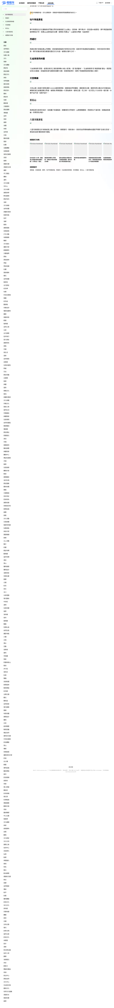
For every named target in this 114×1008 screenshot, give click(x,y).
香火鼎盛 (6, 787)
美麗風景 (6, 416)
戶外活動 (6, 234)
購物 (5, 177)
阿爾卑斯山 (7, 662)
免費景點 (6, 528)
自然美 (6, 132)
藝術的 (6, 790)
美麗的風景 (7, 397)
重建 (5, 710)
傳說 (5, 889)
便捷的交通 (7, 876)
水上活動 (6, 541)
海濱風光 (6, 959)
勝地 (43, 170)
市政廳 (6, 656)
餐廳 (5, 298)
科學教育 (6, 800)
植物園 (6, 621)
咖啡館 (6, 324)
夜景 (5, 119)
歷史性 (6, 68)
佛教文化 (6, 391)
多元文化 (6, 905)
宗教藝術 (6, 413)
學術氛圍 (6, 266)
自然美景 (6, 704)
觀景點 (6, 304)
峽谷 (5, 880)
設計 (5, 943)
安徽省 (32, 170)
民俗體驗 (6, 742)
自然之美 (6, 327)
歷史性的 (6, 199)
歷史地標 (6, 550)
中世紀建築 (7, 739)
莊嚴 (5, 547)
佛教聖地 (6, 445)
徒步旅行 (6, 336)
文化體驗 (6, 65)
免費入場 (6, 55)
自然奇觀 (6, 208)
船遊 (5, 857)
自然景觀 (6, 279)
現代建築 (6, 707)
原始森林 (6, 260)
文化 (5, 58)
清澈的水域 (7, 167)
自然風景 (6, 886)
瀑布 (5, 180)
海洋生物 (6, 480)
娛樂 (5, 538)
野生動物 (6, 196)
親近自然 (6, 733)
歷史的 (6, 97)
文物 (5, 640)
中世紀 (6, 602)
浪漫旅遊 (38, 170)
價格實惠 (6, 803)
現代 (5, 927)
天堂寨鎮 (76, 170)
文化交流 (6, 841)
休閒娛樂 (6, 151)
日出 (5, 371)
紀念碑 (6, 288)
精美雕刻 (6, 426)
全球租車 (22, 3)
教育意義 (6, 729)
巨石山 (82, 170)
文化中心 (6, 982)
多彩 (5, 963)
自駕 (5, 832)
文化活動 (6, 518)
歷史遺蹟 (6, 109)
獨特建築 (6, 566)
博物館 (6, 113)
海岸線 (6, 614)
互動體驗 (6, 148)
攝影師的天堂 (8, 755)
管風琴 (6, 819)
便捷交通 (6, 164)
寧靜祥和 (6, 317)
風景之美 (6, 407)
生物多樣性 (7, 365)
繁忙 (5, 544)
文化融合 (6, 244)
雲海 (5, 394)
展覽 (5, 512)
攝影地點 (6, 633)
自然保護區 (7, 423)
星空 (5, 918)
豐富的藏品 (7, 969)
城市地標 (6, 557)
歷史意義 (6, 375)
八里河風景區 (89, 170)
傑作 (5, 774)
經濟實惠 (6, 726)
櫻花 (5, 276)
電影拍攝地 (7, 311)
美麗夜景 (6, 451)
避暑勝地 (6, 250)
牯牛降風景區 (50, 170)
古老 (5, 723)
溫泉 (5, 355)
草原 (5, 784)
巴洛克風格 (7, 295)
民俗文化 (6, 937)
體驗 (5, 915)
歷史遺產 (6, 483)
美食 (5, 77)
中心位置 (6, 816)
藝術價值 (6, 771)
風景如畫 (6, 998)
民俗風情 (6, 777)
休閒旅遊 (6, 752)
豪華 (5, 1001)
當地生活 (6, 410)
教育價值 (6, 688)
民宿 (5, 758)
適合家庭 (6, 84)
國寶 (5, 579)
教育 (5, 224)
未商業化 (6, 851)
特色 (5, 867)
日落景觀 (6, 522)
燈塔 (5, 864)
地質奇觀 (6, 713)
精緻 (5, 490)
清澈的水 (6, 995)
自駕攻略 (50, 3)
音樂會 (6, 649)
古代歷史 (6, 285)
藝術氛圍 (6, 138)
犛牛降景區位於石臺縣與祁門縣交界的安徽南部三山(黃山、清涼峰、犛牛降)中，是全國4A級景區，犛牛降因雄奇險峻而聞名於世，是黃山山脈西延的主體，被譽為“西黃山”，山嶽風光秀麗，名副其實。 (71, 31)
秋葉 (5, 675)
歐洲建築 (6, 873)
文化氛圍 (6, 183)
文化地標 (6, 189)
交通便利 (6, 106)
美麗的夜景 (7, 212)
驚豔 (5, 678)
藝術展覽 (6, 448)
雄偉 (5, 161)
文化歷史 (6, 838)
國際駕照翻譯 (31, 3)
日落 (5, 135)
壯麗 (5, 269)
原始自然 (6, 979)
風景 (5, 141)
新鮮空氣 (6, 215)
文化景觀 (6, 400)
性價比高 (6, 627)
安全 (5, 589)
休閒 (5, 129)
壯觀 (5, 145)
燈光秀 (6, 796)
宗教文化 (6, 403)
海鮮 (5, 221)
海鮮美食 (6, 573)
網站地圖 (71, 767)
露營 (5, 956)
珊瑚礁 (6, 429)
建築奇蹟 (6, 502)
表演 (5, 972)
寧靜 (5, 61)
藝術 (5, 93)
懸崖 (5, 368)
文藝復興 (6, 253)
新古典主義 (7, 950)
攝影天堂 (6, 247)
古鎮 (5, 921)
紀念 (5, 586)
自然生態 (6, 630)
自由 (5, 809)
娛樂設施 (6, 509)
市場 (5, 442)
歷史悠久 (6, 90)
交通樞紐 (6, 493)
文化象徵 (6, 205)
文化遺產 (6, 52)
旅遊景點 (6, 87)
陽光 (5, 870)
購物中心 (6, 455)
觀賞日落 (6, 806)
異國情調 (6, 534)
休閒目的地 (7, 506)
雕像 (5, 624)
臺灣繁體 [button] (107, 3)
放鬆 (5, 515)
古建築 (6, 378)
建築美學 (6, 193)
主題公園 (6, 694)
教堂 (5, 474)
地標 (5, 100)
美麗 (5, 384)
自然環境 (6, 359)
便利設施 (6, 768)
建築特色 (6, 343)
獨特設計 (6, 570)
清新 (5, 947)
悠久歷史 (6, 339)
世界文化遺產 (8, 991)
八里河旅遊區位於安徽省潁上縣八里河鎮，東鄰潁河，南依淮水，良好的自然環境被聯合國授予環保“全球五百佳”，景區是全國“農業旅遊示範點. (70, 131)
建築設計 (6, 717)
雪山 (5, 563)
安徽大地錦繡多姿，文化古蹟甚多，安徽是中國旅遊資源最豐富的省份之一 (53, 12)
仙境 (5, 854)
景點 (5, 346)
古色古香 (6, 924)
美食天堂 (6, 531)
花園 (5, 349)
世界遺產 (6, 81)
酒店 (5, 560)
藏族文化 (6, 988)
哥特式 (6, 672)
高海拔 (6, 908)
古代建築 (6, 333)
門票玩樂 (41, 3)
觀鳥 (5, 835)
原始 (5, 256)
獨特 (5, 720)
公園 (5, 582)
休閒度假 (6, 231)
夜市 (5, 618)
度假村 (6, 780)
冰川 (5, 592)
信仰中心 (6, 848)
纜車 (5, 314)
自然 (5, 116)
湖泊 (5, 439)
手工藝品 (6, 173)
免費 (5, 292)
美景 (5, 825)
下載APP (100, 2)
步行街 (6, 669)
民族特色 (6, 499)
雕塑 (5, 240)
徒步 (5, 218)
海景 (5, 202)
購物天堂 (6, 471)
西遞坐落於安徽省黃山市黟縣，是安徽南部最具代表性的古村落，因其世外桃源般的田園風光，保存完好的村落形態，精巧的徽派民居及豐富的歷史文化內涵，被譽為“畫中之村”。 (70, 50)
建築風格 (6, 228)
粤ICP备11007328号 (74, 770)
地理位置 (6, 576)
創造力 (6, 966)
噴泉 (5, 659)
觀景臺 (6, 103)
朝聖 (5, 764)
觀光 (5, 697)
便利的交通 (7, 736)
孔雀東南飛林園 (67, 170)
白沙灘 (6, 761)
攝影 (5, 170)
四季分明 (6, 931)
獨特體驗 (6, 899)
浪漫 (5, 157)
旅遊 (5, 381)
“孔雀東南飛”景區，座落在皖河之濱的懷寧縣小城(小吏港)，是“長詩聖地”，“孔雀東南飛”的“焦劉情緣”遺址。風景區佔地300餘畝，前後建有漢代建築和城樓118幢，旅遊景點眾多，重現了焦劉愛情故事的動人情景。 (70, 70)
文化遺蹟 (6, 822)
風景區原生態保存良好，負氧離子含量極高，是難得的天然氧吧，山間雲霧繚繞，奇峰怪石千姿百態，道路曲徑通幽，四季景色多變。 (70, 111)
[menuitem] (99, 2)
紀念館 (6, 691)
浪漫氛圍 (6, 681)
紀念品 (6, 301)
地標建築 (6, 237)
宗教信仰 (6, 308)
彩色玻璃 (6, 793)
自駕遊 (6, 362)
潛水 (5, 643)
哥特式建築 (7, 154)
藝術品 (6, 701)
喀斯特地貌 (7, 525)
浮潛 (5, 461)
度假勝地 (6, 828)
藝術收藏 (6, 486)
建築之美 (6, 844)
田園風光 (6, 435)
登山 (5, 745)
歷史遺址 (6, 432)
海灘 (5, 125)
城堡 (5, 611)
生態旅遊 (6, 467)
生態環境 (6, 419)
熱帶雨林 (6, 685)
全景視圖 (6, 595)
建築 (5, 122)
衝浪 (5, 665)
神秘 (5, 263)
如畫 (5, 896)
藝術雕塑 (6, 812)
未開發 (6, 940)
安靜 (5, 883)
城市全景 (6, 934)
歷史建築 (6, 71)
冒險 (5, 387)
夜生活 (6, 352)
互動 (5, 646)
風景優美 (6, 272)
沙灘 (5, 637)
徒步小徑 (6, 953)
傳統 (5, 749)
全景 (5, 330)
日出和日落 (7, 985)
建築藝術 (6, 477)
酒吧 (5, 605)
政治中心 (6, 975)
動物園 (6, 554)
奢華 (5, 464)
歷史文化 (6, 74)
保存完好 (6, 496)
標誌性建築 (7, 458)
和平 (5, 892)
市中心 (6, 186)
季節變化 (6, 860)
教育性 (6, 282)
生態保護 (6, 608)
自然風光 (6, 49)
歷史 (5, 46)
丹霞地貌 (6, 911)
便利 (5, 653)
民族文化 (6, 902)
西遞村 (58, 170)
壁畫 (5, 320)
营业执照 (65, 770)
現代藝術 (6, 598)
